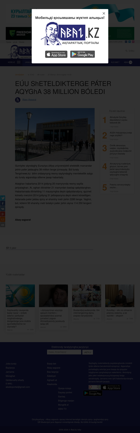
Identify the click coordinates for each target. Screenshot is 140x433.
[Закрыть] (104, 14)
